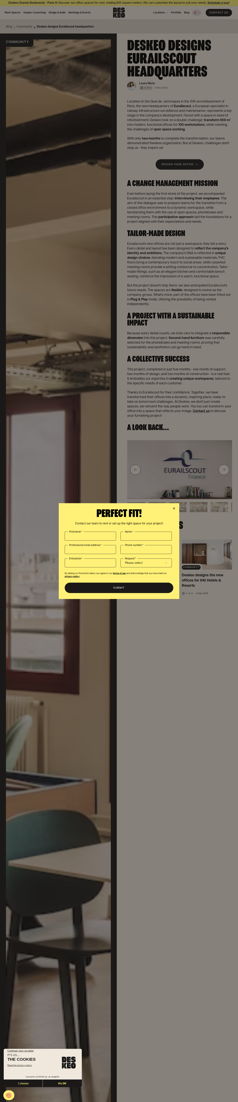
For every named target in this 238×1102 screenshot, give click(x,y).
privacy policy (72, 576)
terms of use (119, 573)
